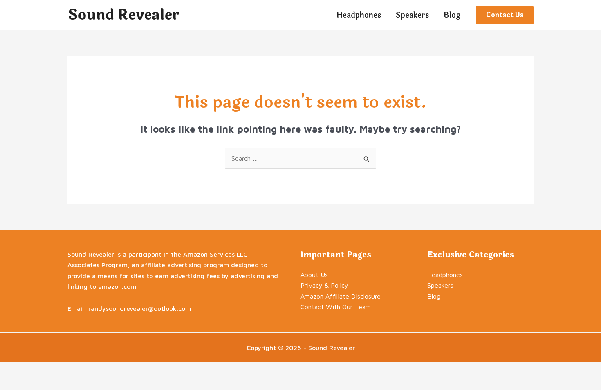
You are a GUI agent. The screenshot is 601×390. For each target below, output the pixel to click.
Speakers (440, 285)
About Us (314, 274)
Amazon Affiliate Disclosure (340, 296)
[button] (505, 15)
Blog (433, 296)
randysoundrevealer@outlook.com (139, 308)
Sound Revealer (123, 15)
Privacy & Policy (324, 285)
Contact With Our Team (335, 306)
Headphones (445, 274)
